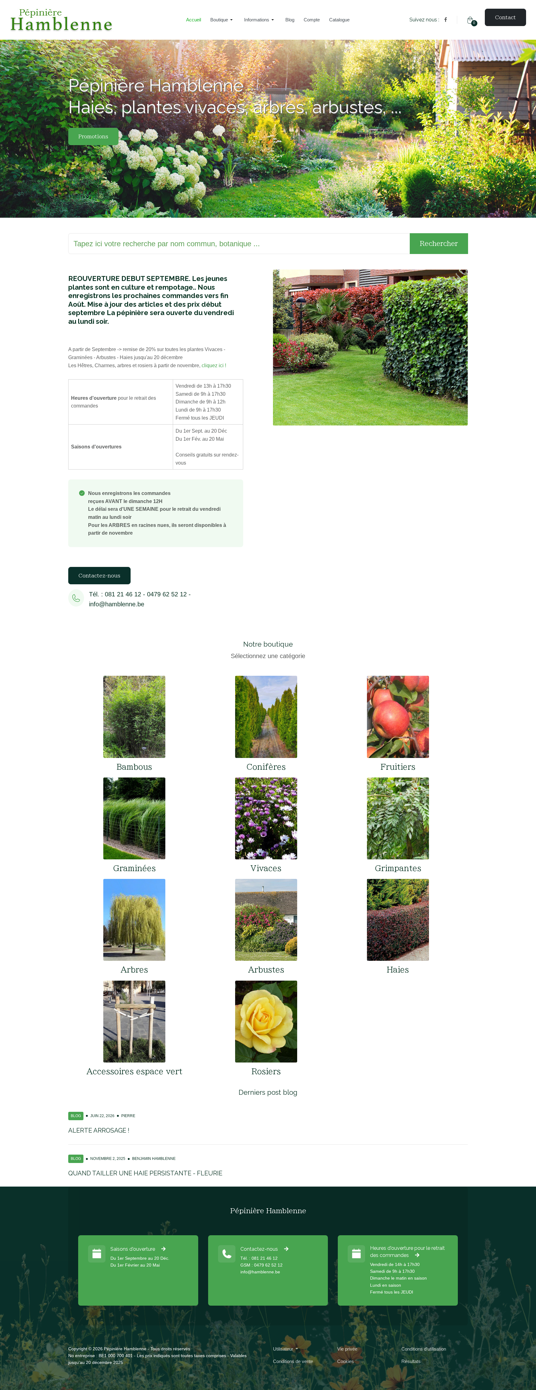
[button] (222, 20)
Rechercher (439, 243)
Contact (505, 17)
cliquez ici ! (214, 365)
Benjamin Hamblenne (154, 1158)
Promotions (93, 136)
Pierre (128, 1116)
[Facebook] (445, 19)
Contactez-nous (99, 575)
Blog (76, 1116)
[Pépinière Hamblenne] (92, 20)
